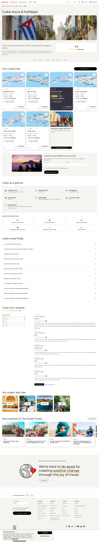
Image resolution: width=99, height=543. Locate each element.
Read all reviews (39, 384)
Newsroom (64, 513)
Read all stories (92, 418)
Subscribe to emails (22, 513)
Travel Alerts (40, 510)
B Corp (76, 503)
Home (3, 6)
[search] (69, 2)
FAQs (53, 59)
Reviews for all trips (50, 384)
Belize (27, 403)
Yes (27, 495)
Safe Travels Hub (41, 508)
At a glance (47, 59)
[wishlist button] (22, 74)
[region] (27, 535)
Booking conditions (42, 515)
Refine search (84, 68)
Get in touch (65, 503)
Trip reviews (58, 59)
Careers (51, 510)
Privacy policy (53, 513)
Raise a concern (65, 515)
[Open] (20, 311)
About (35, 2)
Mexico (10, 403)
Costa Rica (61, 403)
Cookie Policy (15, 539)
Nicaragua (44, 403)
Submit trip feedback (42, 505)
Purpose (77, 501)
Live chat (64, 505)
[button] (22, 74)
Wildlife (76, 513)
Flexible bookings (41, 513)
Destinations (14, 2)
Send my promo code (51, 172)
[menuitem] (5, 2)
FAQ (63, 508)
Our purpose (44, 480)
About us (52, 503)
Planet (76, 510)
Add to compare (9, 101)
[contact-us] (86, 2)
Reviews (64, 510)
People (76, 508)
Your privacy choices (56, 515)
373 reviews (80, 49)
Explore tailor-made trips (61, 147)
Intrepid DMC (53, 508)
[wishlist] (79, 2)
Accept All (44, 532)
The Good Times (53, 505)
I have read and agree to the (57, 168)
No (32, 495)
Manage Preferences (45, 536)
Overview (34, 59)
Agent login (40, 518)
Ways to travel (23, 2)
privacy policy (64, 168)
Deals (30, 2)
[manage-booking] (82, 2)
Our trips (40, 59)
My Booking (40, 503)
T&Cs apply (22, 509)
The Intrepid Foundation (80, 505)
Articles (65, 59)
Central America (18, 6)
